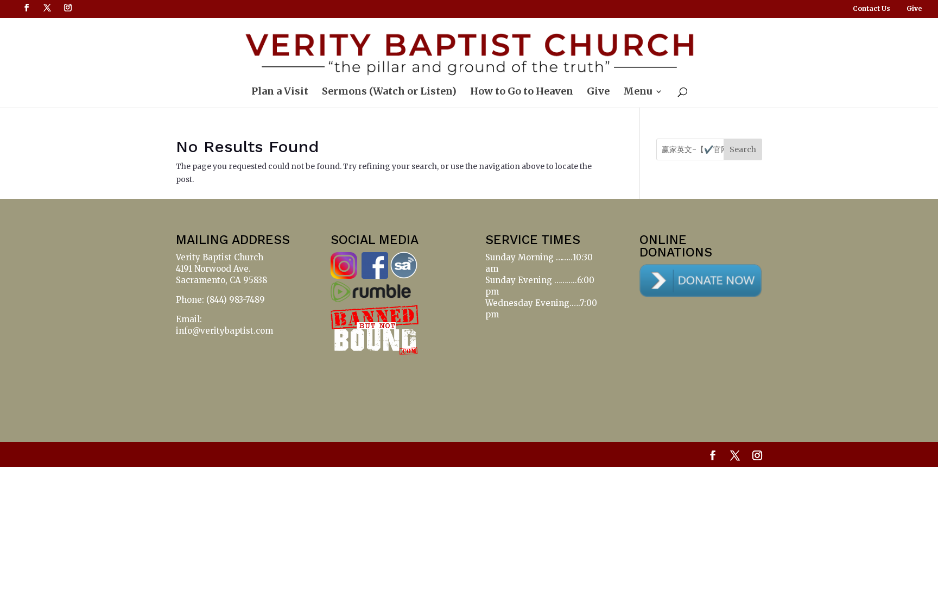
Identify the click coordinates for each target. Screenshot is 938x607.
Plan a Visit (279, 92)
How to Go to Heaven (521, 92)
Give (914, 8)
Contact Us (871, 8)
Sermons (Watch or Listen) (389, 92)
